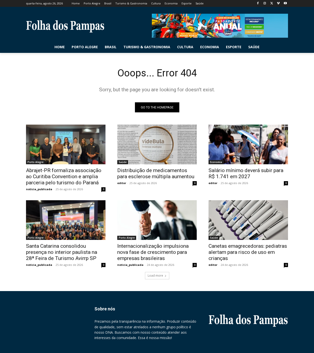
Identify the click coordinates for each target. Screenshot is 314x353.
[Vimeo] (278, 3)
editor (121, 183)
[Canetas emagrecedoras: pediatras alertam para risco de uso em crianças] (248, 220)
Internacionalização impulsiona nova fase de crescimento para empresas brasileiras (153, 252)
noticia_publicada (39, 189)
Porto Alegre (35, 162)
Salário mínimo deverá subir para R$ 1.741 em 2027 (246, 173)
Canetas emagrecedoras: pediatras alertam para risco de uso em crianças (248, 252)
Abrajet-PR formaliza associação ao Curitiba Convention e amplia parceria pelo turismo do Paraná (63, 176)
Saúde (123, 162)
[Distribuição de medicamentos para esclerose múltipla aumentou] (157, 144)
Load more (155, 275)
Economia (216, 162)
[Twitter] (272, 3)
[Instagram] (265, 3)
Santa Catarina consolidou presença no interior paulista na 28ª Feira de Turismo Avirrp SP (61, 252)
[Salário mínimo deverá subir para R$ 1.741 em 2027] (248, 144)
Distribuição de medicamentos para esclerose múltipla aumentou (155, 173)
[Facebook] (258, 3)
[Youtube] (285, 3)
